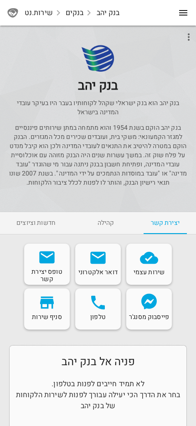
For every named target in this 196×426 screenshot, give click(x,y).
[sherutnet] (13, 13)
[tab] (165, 223)
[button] (98, 59)
